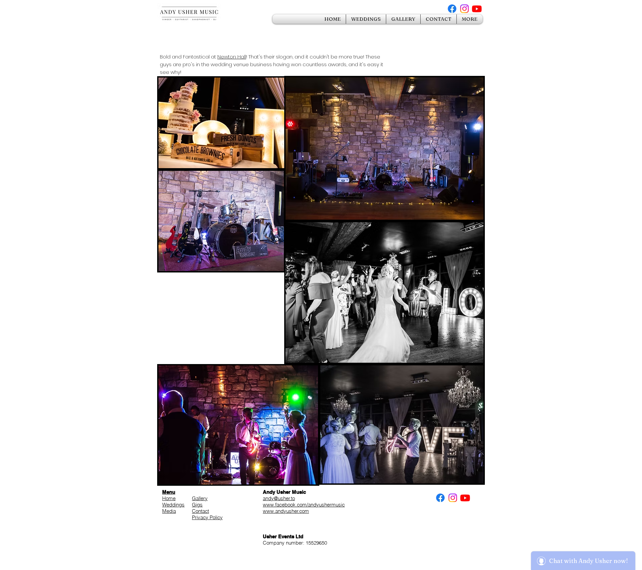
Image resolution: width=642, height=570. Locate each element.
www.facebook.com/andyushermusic (304, 504)
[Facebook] (452, 8)
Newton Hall (231, 56)
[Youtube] (477, 8)
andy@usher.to (279, 498)
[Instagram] (464, 8)
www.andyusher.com (286, 511)
